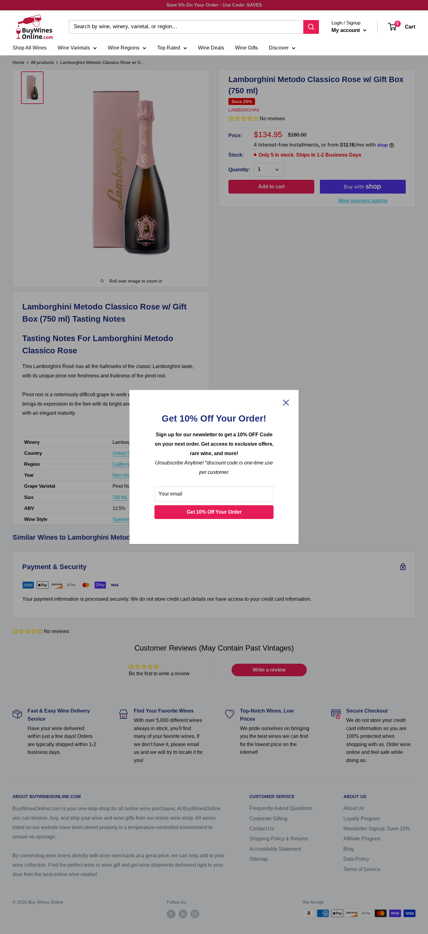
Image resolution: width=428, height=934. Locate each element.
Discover (279, 47)
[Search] (311, 27)
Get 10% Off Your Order (214, 512)
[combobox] (186, 27)
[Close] (286, 402)
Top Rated (168, 47)
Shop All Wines (30, 47)
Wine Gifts (246, 47)
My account (346, 30)
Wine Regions (123, 47)
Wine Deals (211, 47)
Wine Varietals (74, 47)
